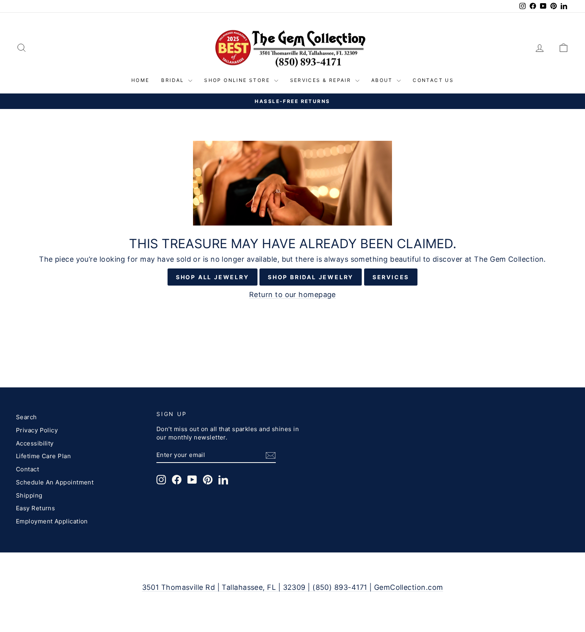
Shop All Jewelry (212, 277)
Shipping (29, 495)
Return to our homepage (292, 294)
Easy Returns (35, 508)
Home (140, 80)
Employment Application (52, 521)
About (383, 80)
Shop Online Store (238, 80)
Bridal (173, 80)
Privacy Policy (37, 430)
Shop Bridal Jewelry (310, 277)
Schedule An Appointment (55, 482)
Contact (27, 469)
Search (26, 417)
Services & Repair (321, 80)
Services (390, 277)
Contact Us (433, 80)
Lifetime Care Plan (43, 456)
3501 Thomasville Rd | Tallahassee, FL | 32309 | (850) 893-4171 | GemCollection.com (292, 587)
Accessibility (35, 443)
